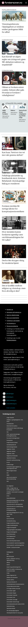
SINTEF (8, 564)
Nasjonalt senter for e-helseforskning (15, 506)
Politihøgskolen (10, 552)
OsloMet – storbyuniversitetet (13, 547)
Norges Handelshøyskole (12, 525)
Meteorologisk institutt (11, 470)
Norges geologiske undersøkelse (14, 529)
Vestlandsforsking (10, 606)
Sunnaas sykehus (10, 579)
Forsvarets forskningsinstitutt (13, 438)
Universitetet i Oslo (11, 597)
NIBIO (8, 475)
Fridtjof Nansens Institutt (12, 442)
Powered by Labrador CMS (14, 618)
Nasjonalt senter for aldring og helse (15, 504)
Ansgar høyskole (10, 417)
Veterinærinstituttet (11, 608)
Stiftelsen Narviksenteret (12, 577)
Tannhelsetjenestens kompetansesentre (15, 584)
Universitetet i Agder (11, 590)
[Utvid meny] (26, 2)
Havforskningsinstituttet (12, 447)
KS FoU (8, 462)
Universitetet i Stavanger (12, 599)
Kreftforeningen (10, 464)
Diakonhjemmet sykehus (12, 425)
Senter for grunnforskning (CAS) (14, 567)
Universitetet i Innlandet (12, 595)
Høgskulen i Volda (10, 453)
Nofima (8, 516)
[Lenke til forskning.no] (12, 2)
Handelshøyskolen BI (11, 444)
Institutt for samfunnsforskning (13, 460)
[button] (3, 104)
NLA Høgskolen (10, 485)
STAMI (8, 573)
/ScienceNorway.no (11, 403)
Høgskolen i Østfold (11, 451)
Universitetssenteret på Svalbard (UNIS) (15, 604)
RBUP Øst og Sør (10, 556)
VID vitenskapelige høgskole (13, 610)
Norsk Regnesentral (11, 536)
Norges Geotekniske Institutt (13, 523)
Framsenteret (10, 440)
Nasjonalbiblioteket (11, 498)
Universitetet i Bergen (11, 593)
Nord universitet (10, 518)
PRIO (8, 554)
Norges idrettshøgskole (12, 532)
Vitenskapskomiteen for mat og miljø (15, 612)
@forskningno (10, 393)
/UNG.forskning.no (11, 400)
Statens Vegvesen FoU (11, 575)
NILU (8, 481)
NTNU (8, 495)
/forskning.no (9, 397)
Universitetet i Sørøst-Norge (13, 601)
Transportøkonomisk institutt (13, 586)
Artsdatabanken (10, 423)
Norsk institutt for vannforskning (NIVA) (15, 545)
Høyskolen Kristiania (11, 458)
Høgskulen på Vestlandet (12, 455)
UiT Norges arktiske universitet (13, 588)
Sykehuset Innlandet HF (12, 582)
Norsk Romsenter (10, 538)
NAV (8, 472)
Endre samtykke (11, 408)
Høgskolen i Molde (11, 449)
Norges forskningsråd (11, 527)
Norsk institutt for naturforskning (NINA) (15, 543)
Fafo (8, 432)
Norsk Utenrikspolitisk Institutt (13, 540)
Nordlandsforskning (11, 521)
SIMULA (8, 562)
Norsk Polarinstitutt (11, 534)
